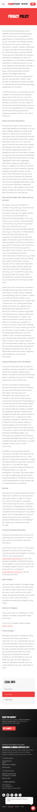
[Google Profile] (3, 795)
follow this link (7, 626)
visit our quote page (8, 721)
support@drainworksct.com (12, 558)
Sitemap (22, 806)
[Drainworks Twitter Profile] (16, 795)
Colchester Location (8, 771)
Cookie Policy (8, 699)
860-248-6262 (6, 767)
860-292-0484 (24, 4)
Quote (33, 4)
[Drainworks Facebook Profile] (11, 795)
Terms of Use (8, 689)
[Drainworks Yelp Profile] (20, 795)
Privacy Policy (8, 694)
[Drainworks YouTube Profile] (7, 795)
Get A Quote (7, 728)
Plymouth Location (8, 758)
